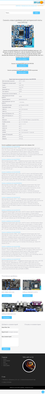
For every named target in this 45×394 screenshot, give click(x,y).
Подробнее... (6, 295)
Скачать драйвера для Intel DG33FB (11, 221)
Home (4, 359)
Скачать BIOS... (22, 65)
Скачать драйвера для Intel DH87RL (11, 146)
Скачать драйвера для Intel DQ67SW (11, 259)
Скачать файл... (23, 72)
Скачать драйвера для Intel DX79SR (11, 246)
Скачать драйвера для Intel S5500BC (11, 232)
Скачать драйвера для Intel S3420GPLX (12, 183)
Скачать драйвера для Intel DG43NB (11, 172)
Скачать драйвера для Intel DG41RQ (11, 210)
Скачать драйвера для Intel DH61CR (11, 197)
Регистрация (6, 360)
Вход (4, 362)
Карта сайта (6, 365)
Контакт (5, 363)
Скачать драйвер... (22, 59)
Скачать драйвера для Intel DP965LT (11, 159)
